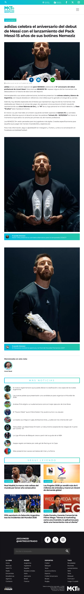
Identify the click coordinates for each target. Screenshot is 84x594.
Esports (47, 573)
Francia (26, 581)
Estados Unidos (29, 571)
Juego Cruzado (73, 581)
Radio (8, 571)
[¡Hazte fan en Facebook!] (66, 2)
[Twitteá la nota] (45, 80)
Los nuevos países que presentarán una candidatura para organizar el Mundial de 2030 (44, 396)
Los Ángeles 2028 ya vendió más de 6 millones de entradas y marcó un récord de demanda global (62, 487)
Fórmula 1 (71, 579)
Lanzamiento (10, 20)
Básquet (48, 565)
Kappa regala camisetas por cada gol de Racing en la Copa (35, 443)
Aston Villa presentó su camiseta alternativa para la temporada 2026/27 (39, 238)
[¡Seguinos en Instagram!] (79, 2)
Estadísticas (10, 576)
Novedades (71, 563)
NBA (69, 571)
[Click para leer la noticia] (7, 388)
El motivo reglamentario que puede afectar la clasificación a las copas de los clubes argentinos (44, 388)
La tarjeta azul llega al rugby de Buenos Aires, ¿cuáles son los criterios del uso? (42, 420)
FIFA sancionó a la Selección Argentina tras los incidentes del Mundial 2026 (22, 516)
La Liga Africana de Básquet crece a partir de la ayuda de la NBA (37, 435)
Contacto (9, 581)
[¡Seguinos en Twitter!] (73, 2)
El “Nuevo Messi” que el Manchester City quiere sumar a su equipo (38, 412)
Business (71, 565)
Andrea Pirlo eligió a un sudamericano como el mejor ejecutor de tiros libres (42, 404)
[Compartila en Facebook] (31, 80)
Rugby (47, 581)
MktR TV (9, 568)
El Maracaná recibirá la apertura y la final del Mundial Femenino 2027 (38, 348)
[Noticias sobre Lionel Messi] (8, 365)
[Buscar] (5, 2)
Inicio (8, 563)
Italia (25, 573)
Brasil (26, 579)
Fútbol (47, 563)
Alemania (27, 576)
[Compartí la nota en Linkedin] (38, 80)
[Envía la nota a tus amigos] (52, 80)
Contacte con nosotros (58, 590)
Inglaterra (27, 565)
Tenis (46, 568)
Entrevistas (10, 573)
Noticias (9, 565)
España (26, 568)
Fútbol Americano (51, 576)
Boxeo (47, 579)
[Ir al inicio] (9, 9)
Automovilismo (50, 571)
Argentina (27, 563)
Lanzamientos (73, 568)
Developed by (8, 588)
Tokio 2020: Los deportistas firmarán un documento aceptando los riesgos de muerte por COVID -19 (45, 428)
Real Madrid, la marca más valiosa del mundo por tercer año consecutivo (21, 486)
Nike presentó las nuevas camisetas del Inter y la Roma (34, 451)
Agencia (9, 579)
